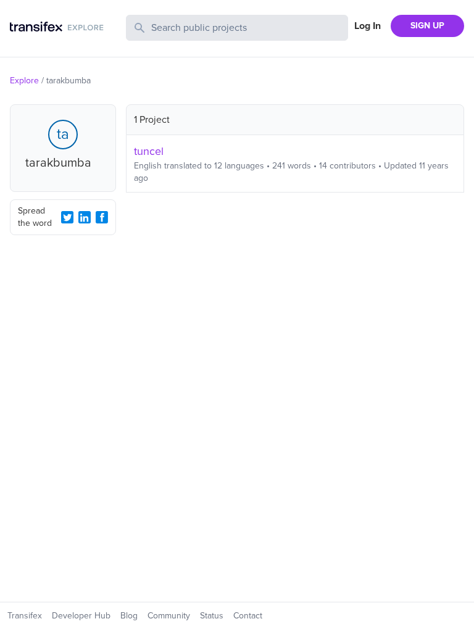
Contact (247, 615)
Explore (24, 80)
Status (211, 615)
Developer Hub (81, 615)
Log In (367, 26)
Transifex (24, 615)
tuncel (149, 151)
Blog (129, 615)
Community (169, 615)
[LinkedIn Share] (84, 217)
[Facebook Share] (101, 217)
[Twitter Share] (67, 217)
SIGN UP (427, 25)
